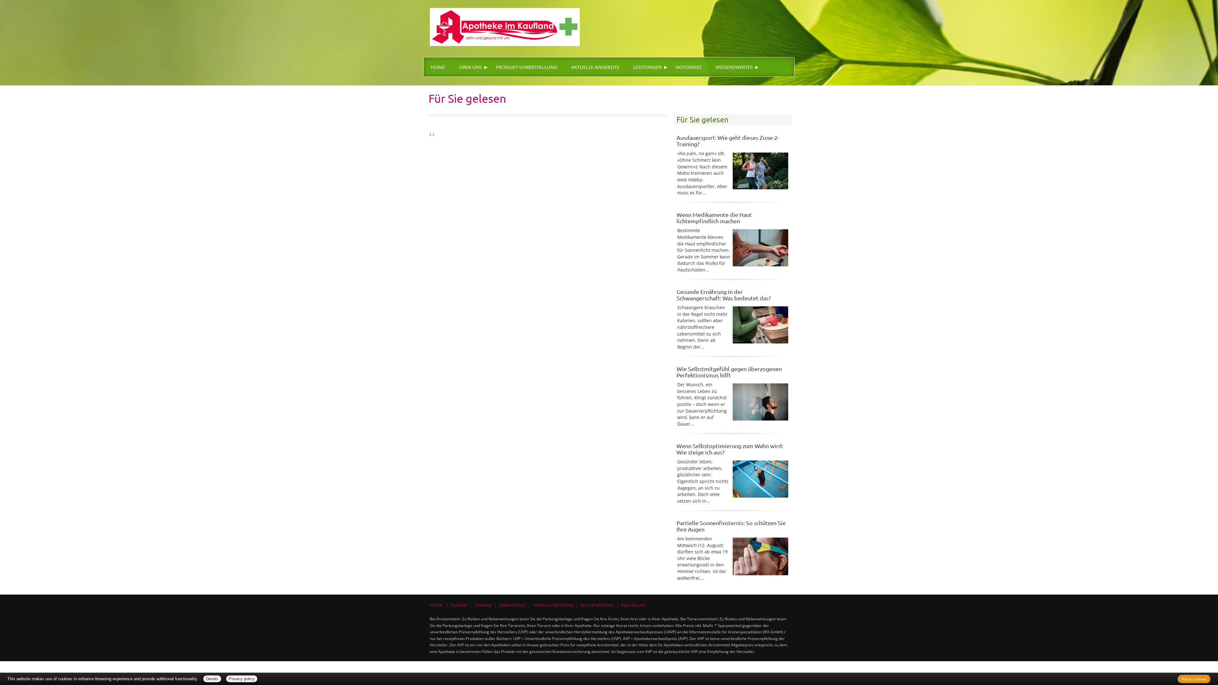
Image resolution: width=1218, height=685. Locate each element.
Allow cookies (1194, 679)
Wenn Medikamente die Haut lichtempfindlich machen (714, 217)
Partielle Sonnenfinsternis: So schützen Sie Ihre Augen (731, 525)
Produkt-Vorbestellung (526, 67)
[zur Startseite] (501, 22)
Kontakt (459, 605)
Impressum (633, 605)
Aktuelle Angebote (595, 67)
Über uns (470, 67)
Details (212, 678)
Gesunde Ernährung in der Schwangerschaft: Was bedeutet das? (724, 294)
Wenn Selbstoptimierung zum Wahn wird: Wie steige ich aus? (730, 448)
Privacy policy (242, 678)
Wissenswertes (734, 67)
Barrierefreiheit (597, 605)
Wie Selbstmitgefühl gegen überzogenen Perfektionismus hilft (729, 371)
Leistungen (647, 67)
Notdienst (689, 67)
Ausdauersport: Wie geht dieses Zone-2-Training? (728, 140)
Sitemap (483, 605)
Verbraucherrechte (553, 605)
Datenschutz (512, 605)
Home (438, 67)
